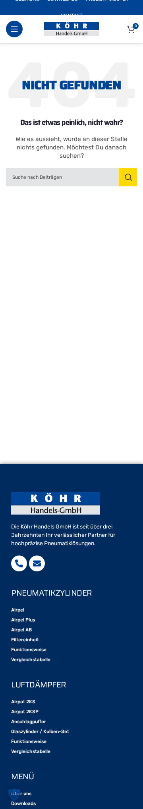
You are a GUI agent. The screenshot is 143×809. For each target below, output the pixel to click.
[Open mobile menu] (14, 29)
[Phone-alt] (19, 563)
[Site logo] (71, 28)
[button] (14, 794)
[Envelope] (37, 563)
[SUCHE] (128, 177)
